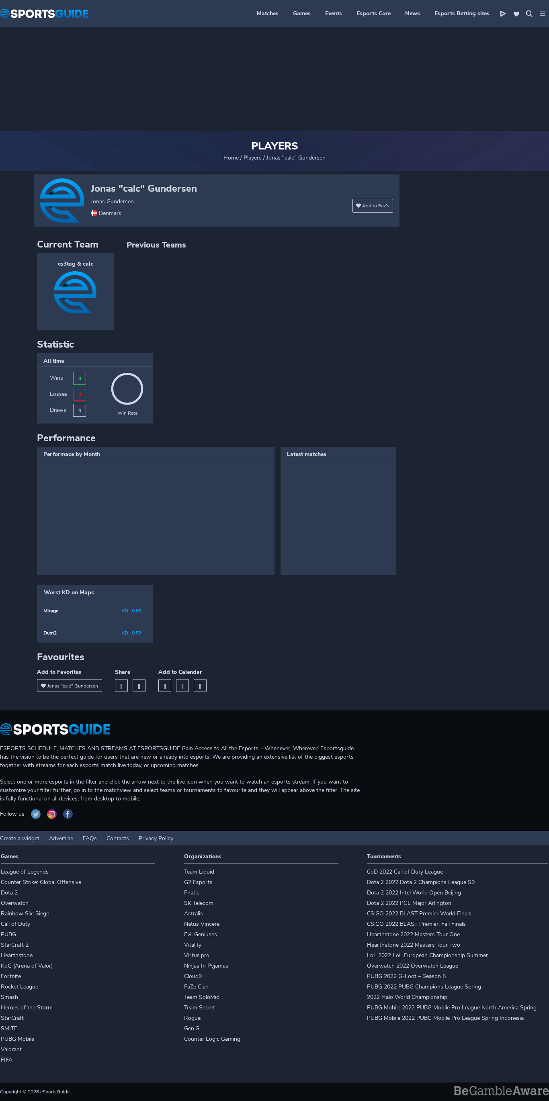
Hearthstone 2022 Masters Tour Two (413, 945)
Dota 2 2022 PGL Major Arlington (409, 903)
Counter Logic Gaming (212, 1039)
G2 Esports (198, 882)
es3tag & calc (75, 264)
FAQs (90, 838)
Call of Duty (15, 924)
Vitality (192, 945)
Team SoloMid (201, 997)
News (412, 13)
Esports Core (373, 13)
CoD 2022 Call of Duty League (405, 872)
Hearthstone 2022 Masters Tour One (413, 934)
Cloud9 (193, 976)
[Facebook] (121, 685)
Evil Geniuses (200, 934)
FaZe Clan (196, 986)
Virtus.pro (196, 955)
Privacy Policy (156, 838)
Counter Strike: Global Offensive (41, 882)
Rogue (192, 1018)
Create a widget (19, 838)
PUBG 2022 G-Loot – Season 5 (406, 976)
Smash (9, 997)
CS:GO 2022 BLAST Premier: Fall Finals (416, 924)
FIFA (6, 1060)
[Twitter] (139, 685)
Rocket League (19, 986)
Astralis (193, 913)
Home (231, 158)
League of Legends (25, 872)
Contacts (118, 838)
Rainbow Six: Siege (25, 913)
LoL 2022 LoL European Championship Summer (427, 955)
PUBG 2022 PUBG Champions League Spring (424, 986)
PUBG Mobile (17, 1039)
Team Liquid (199, 872)
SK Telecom (198, 903)
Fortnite (11, 976)
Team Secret (199, 1007)
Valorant (11, 1049)
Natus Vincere (201, 924)
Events (333, 13)
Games (302, 13)
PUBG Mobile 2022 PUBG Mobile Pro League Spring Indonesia (445, 1018)
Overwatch (15, 903)
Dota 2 (9, 892)
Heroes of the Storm (27, 1007)
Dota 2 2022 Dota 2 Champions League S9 (421, 882)
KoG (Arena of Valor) (27, 966)
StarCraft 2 (15, 945)
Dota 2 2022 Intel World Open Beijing (414, 892)
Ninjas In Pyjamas (206, 966)
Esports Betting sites (462, 13)
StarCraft (12, 1018)
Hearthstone (17, 955)
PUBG (8, 934)
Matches (268, 13)
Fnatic (191, 892)
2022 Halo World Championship (407, 997)
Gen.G (191, 1028)
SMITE (9, 1028)
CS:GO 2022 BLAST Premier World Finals (419, 913)
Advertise (61, 838)
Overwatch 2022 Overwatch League (412, 966)
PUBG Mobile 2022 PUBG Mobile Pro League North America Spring (452, 1007)
